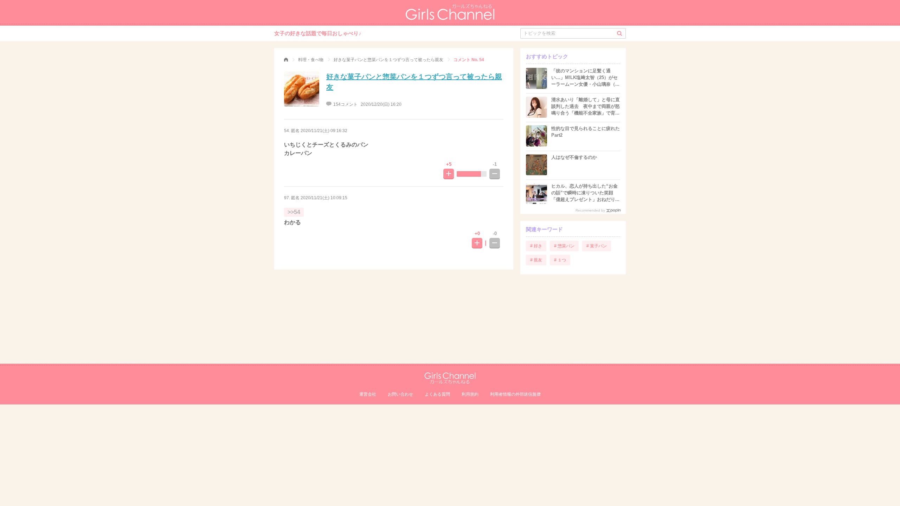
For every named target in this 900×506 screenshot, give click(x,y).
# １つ (560, 260)
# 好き (536, 246)
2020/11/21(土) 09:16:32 (324, 130)
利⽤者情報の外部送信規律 (515, 394)
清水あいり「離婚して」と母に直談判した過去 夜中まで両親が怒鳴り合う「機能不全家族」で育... (585, 106)
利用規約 (470, 394)
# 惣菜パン (564, 246)
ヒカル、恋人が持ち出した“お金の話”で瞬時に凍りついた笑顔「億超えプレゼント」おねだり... (585, 192)
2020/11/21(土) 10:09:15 (324, 197)
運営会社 (367, 394)
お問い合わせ (400, 394)
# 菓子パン (596, 246)
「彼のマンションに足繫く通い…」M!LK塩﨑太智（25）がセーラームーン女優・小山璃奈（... (585, 77)
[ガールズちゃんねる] (286, 59)
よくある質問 (437, 394)
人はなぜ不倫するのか (574, 157)
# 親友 (536, 260)
